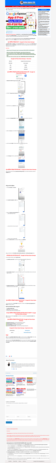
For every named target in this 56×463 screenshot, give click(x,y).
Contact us (24, 461)
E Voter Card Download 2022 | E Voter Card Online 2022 (10, 385)
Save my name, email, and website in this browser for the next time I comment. (19, 419)
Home (13, 6)
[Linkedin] (11, 356)
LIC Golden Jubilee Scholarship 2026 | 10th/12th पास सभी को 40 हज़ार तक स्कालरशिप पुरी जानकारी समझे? (43, 14)
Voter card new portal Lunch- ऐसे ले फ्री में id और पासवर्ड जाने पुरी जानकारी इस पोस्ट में (31, 390)
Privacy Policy (15, 461)
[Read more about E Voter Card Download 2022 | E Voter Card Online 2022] (10, 380)
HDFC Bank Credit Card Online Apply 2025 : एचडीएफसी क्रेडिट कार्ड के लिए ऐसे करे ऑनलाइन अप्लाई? (20, 56)
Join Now (34, 31)
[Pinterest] (9, 356)
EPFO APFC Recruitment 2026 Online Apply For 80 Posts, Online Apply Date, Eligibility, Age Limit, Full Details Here (43, 12)
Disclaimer (10, 461)
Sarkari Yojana (37, 6)
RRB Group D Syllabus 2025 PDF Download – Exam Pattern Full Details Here (19, 52)
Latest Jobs (17, 6)
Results (26, 6)
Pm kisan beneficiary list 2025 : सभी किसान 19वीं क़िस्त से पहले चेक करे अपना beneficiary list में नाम (20, 53)
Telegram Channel (10, 32)
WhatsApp (25, 332)
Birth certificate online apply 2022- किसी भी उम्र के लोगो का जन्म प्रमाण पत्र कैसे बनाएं (31, 384)
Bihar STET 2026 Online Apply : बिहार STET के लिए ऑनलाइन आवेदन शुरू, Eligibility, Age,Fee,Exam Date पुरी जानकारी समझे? (43, 34)
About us (20, 461)
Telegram (29, 332)
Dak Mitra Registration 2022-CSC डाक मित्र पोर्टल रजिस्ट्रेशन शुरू (20, 395)
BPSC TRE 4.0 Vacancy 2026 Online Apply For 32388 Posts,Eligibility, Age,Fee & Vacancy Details (43, 25)
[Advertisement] (21, 179)
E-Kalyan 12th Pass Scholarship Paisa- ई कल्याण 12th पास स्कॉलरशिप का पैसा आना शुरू (20, 384)
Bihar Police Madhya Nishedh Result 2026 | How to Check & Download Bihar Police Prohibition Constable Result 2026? (43, 27)
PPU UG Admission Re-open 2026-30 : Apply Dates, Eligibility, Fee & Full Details (44, 29)
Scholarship (42, 6)
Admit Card (21, 6)
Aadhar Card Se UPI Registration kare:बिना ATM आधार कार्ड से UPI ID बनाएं (10, 395)
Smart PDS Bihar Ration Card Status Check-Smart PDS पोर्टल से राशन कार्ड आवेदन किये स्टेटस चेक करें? (43, 22)
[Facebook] (6, 356)
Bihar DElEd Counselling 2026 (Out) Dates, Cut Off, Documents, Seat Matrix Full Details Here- (44, 19)
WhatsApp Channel (9, 31)
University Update (30, 6)
